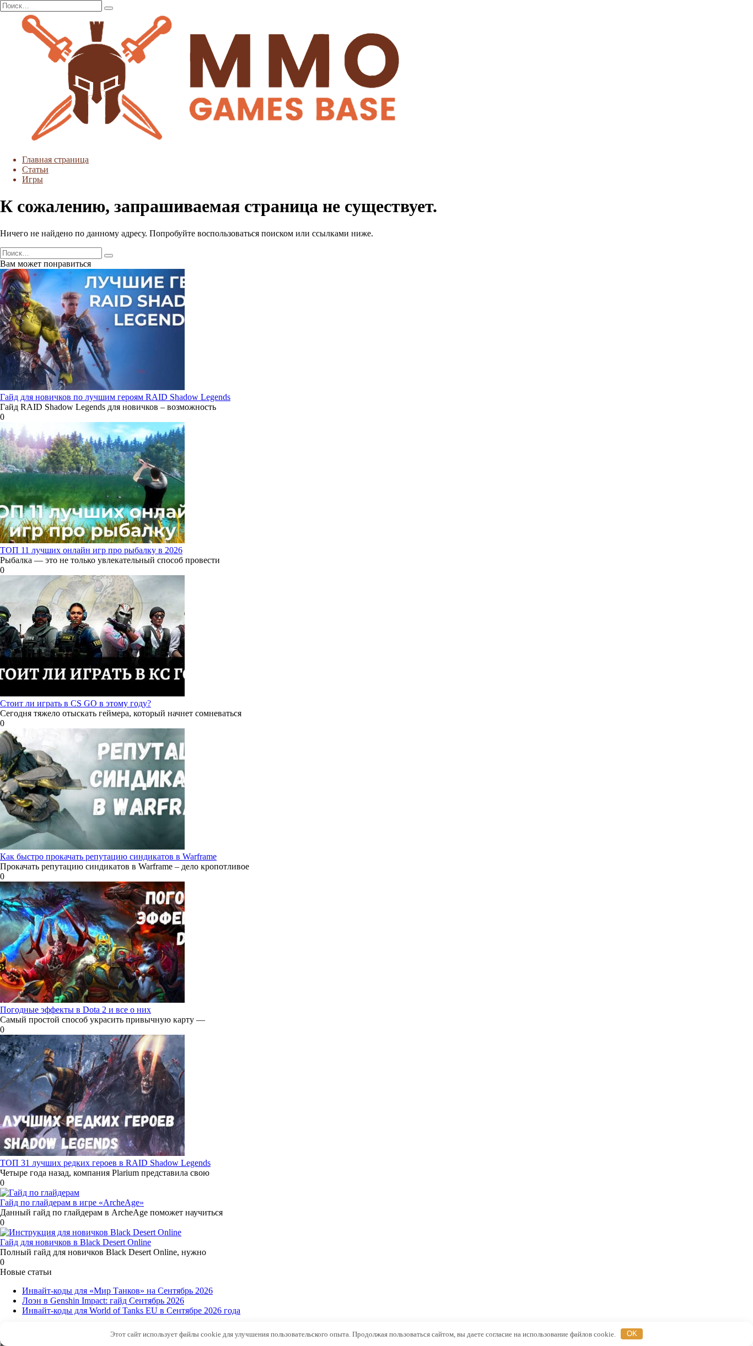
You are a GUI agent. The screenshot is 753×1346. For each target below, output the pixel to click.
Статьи (35, 169)
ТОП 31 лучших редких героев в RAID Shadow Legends (105, 1162)
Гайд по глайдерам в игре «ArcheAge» (72, 1202)
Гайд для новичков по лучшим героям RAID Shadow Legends (115, 397)
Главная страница (55, 159)
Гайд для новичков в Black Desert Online (75, 1242)
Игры (32, 179)
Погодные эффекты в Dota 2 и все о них (75, 1009)
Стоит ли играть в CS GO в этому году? (75, 703)
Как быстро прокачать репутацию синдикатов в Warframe (108, 856)
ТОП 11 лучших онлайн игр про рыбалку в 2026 (91, 550)
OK (632, 1333)
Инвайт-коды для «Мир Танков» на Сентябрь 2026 (117, 1290)
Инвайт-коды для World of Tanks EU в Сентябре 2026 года (131, 1310)
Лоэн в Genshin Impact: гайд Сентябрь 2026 (103, 1300)
